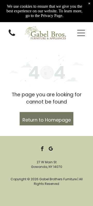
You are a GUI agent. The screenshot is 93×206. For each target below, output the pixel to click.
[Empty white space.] (12, 36)
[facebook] (42, 149)
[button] (81, 33)
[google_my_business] (51, 149)
